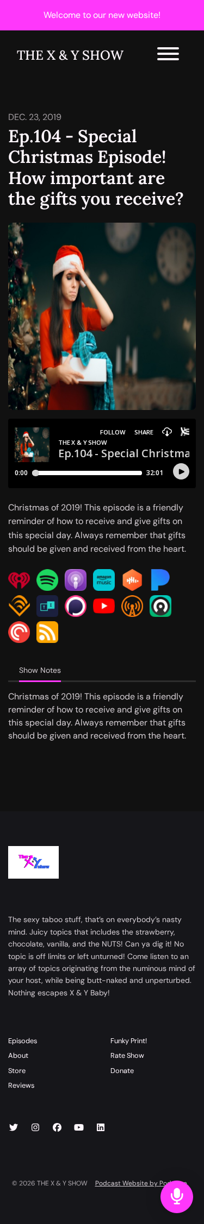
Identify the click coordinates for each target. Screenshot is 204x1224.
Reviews (21, 1085)
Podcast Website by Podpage (141, 1183)
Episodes (22, 1040)
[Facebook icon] (57, 1128)
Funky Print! (128, 1040)
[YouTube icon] (78, 1128)
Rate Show (127, 1055)
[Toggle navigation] (168, 55)
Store (17, 1070)
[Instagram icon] (35, 1128)
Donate (122, 1070)
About (18, 1055)
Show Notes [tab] (40, 670)
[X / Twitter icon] (13, 1128)
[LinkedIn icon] (100, 1128)
